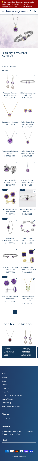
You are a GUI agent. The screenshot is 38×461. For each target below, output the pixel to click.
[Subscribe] (34, 440)
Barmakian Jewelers (21, 456)
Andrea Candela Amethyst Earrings (10, 181)
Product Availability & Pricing (12, 395)
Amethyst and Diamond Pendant (10, 152)
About (4, 381)
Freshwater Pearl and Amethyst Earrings (10, 94)
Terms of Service (7, 399)
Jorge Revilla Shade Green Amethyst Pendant (27, 298)
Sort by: (6, 66)
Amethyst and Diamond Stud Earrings (10, 297)
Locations (5, 377)
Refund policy (6, 403)
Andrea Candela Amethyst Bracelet (27, 239)
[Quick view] (16, 75)
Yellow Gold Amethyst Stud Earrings (10, 210)
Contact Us (5, 388)
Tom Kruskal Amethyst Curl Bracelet (28, 210)
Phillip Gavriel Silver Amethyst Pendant (28, 152)
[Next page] (23, 312)
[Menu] (3, 11)
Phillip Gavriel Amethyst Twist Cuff (28, 94)
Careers (4, 385)
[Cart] (35, 11)
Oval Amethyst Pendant (10, 122)
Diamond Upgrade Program (11, 406)
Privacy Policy (6, 392)
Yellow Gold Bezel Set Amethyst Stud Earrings (28, 268)
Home (4, 374)
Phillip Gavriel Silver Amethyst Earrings (28, 123)
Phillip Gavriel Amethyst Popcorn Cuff (10, 268)
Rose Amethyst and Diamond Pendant (27, 181)
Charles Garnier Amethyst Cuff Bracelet (10, 239)
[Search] (30, 11)
